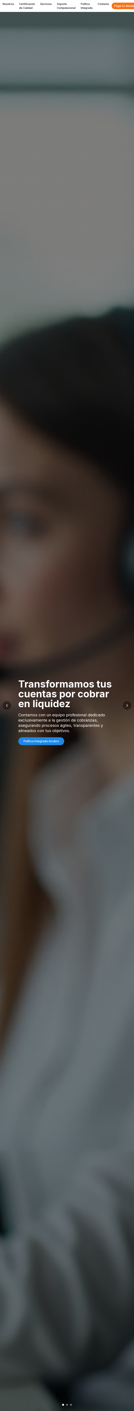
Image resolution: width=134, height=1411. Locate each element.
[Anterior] (7, 705)
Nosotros (8, 4)
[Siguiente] (127, 705)
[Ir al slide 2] (67, 1405)
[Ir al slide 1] (63, 1405)
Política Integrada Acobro (41, 749)
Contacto (103, 4)
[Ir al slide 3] (71, 1405)
